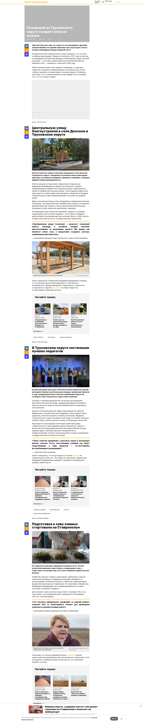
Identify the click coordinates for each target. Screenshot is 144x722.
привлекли (56, 288)
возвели (75, 456)
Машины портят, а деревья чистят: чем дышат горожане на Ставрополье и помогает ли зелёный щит (71, 709)
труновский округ (55, 509)
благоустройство (38, 337)
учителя (66, 509)
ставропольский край (65, 337)
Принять (114, 718)
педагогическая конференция (41, 513)
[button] (36, 709)
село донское (51, 337)
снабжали (71, 655)
